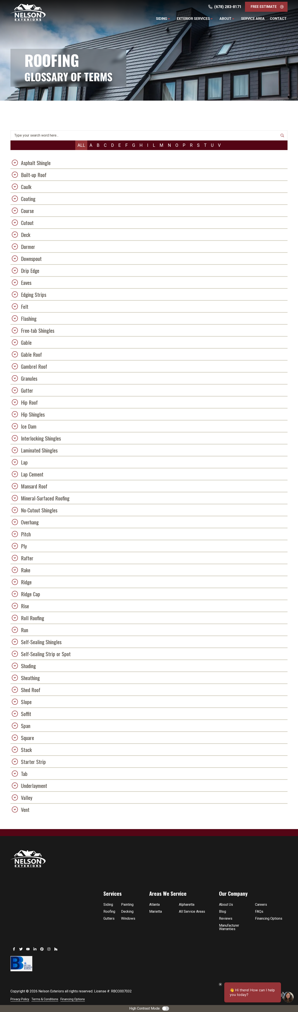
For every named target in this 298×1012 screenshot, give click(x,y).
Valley (26, 797)
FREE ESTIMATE (264, 7)
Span (25, 726)
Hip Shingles (33, 414)
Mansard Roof (34, 486)
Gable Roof (31, 354)
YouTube (27, 949)
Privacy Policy (19, 999)
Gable (26, 342)
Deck (25, 234)
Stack (26, 750)
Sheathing (30, 678)
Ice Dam (28, 426)
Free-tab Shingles (37, 330)
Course (27, 211)
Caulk (26, 187)
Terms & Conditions (44, 999)
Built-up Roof (33, 175)
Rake (25, 570)
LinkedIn (34, 949)
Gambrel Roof (34, 366)
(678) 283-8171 (227, 6)
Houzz (55, 949)
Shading (28, 666)
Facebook (13, 949)
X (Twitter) (20, 949)
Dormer (28, 246)
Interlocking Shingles (41, 438)
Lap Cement (32, 474)
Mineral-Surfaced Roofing (45, 498)
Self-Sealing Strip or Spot (46, 654)
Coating (28, 199)
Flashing (28, 318)
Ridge (26, 582)
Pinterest (41, 949)
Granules (29, 378)
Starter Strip (33, 761)
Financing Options (72, 999)
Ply (24, 546)
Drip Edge (30, 270)
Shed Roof (30, 690)
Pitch (26, 534)
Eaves (26, 282)
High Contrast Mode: (144, 1008)
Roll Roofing (32, 618)
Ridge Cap (30, 594)
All (81, 145)
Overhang (30, 522)
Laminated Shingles (39, 450)
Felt (24, 306)
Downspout (31, 258)
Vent (25, 809)
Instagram (48, 949)
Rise (25, 606)
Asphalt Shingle (36, 163)
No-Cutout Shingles (39, 510)
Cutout (27, 222)
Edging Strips (33, 294)
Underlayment (34, 785)
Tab (24, 773)
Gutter (27, 390)
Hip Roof (29, 402)
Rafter (27, 558)
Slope (26, 702)
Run (24, 630)
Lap (24, 462)
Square (27, 738)
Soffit (26, 714)
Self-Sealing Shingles (41, 642)
